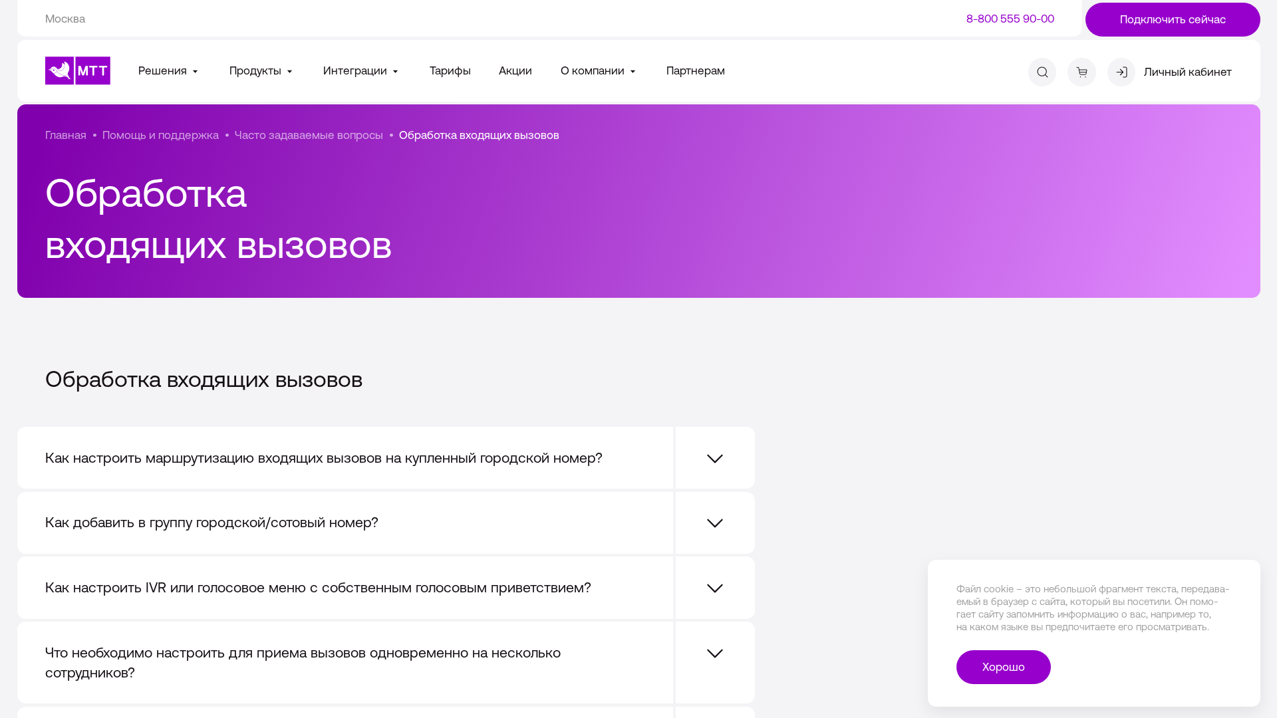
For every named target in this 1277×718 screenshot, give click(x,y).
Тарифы (450, 70)
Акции (515, 70)
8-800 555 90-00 (1010, 18)
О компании (594, 70)
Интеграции (356, 70)
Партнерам (695, 70)
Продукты (256, 70)
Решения (164, 70)
